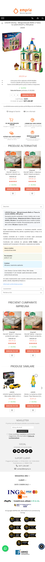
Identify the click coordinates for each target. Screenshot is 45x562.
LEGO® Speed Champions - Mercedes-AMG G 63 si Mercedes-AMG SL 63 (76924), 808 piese (12, 395)
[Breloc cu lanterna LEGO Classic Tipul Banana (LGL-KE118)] (33, 381)
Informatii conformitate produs (13, 284)
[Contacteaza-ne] (32, 18)
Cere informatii (30, 111)
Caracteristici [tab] (7, 289)
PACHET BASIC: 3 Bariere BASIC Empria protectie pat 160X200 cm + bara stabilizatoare (32, 173)
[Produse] (3, 18)
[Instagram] (30, 451)
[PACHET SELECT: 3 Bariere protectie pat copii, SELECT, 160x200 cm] (12, 159)
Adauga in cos (28, 95)
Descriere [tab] (6, 206)
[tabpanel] (22, 52)
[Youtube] (18, 451)
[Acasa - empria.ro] (22, 11)
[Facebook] (14, 451)
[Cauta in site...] (42, 18)
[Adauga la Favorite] (12, 193)
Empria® (13, 170)
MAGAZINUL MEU (22, 476)
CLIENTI (22, 480)
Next (41, 54)
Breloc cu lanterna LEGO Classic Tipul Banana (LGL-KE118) (33, 395)
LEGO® (22, 28)
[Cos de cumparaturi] (37, 18)
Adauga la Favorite (14, 111)
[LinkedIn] (22, 451)
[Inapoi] (1, 23)
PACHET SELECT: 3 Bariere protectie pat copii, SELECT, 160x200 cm (13, 173)
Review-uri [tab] (7, 292)
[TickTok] (26, 451)
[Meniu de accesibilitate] (41, 546)
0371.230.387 (23, 466)
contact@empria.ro (24, 469)
